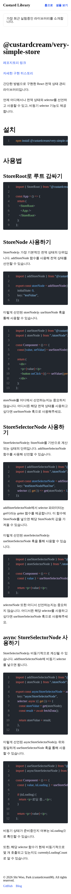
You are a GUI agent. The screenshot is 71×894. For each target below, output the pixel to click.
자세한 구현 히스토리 (18, 73)
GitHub (8, 886)
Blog (19, 886)
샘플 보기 (62, 5)
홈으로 (49, 5)
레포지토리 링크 (14, 62)
